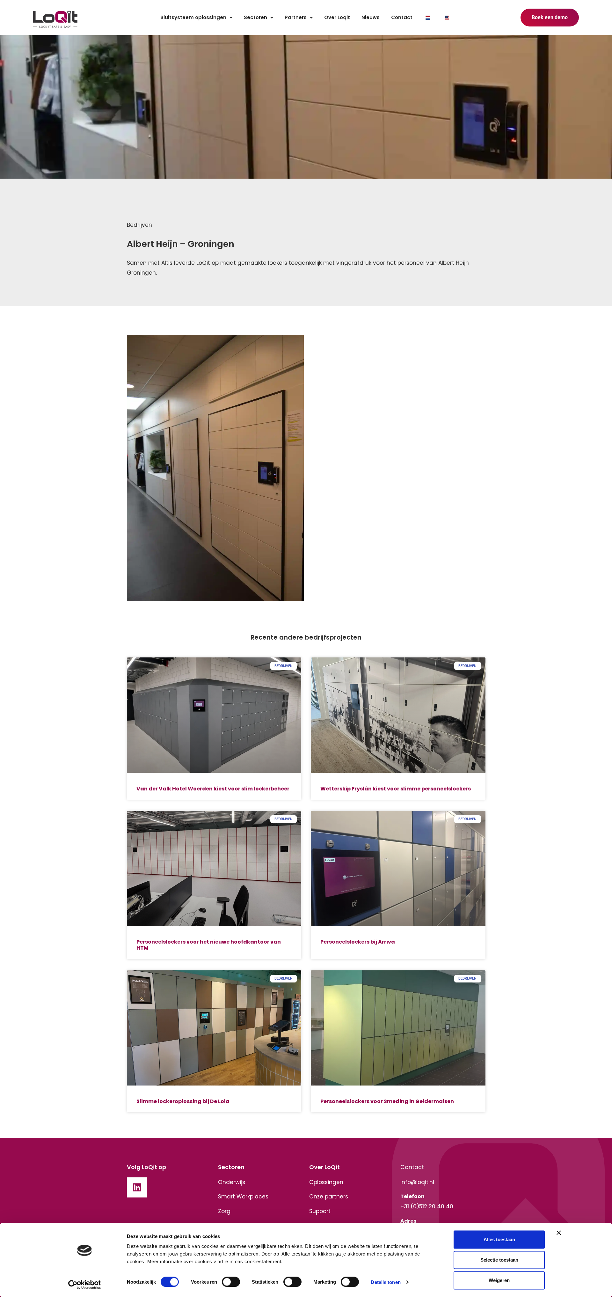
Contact (401, 17)
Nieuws (370, 17)
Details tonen (385, 1282)
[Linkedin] (137, 1187)
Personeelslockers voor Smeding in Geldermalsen (387, 1101)
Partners (296, 17)
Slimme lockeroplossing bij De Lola (182, 1101)
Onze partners (328, 1196)
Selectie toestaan (499, 1260)
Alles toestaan (499, 1239)
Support (320, 1211)
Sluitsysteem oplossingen (193, 17)
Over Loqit (337, 17)
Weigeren (499, 1280)
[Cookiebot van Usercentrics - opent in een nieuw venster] (85, 1284)
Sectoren (255, 17)
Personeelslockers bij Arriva (357, 941)
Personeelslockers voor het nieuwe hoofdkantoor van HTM (208, 945)
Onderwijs (231, 1182)
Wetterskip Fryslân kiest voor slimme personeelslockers (395, 788)
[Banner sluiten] (559, 1233)
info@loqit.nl (417, 1182)
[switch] (231, 1282)
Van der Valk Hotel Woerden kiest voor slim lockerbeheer (212, 788)
